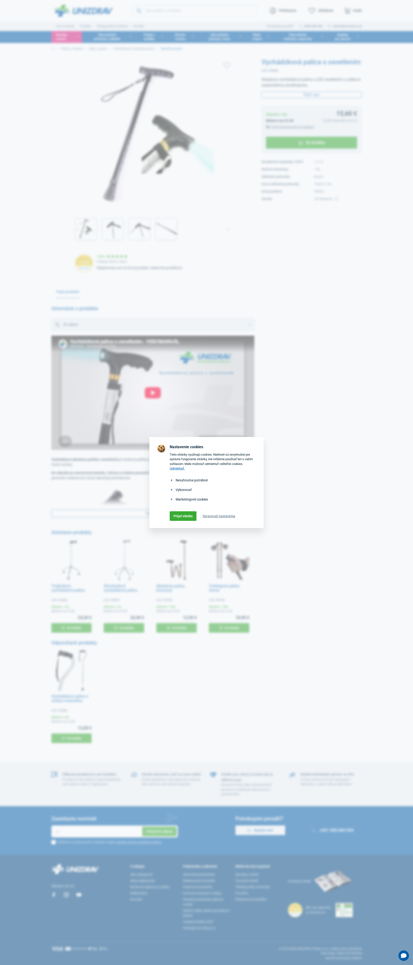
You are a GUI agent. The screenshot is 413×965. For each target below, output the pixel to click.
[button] (403, 955)
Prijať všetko (183, 516)
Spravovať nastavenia (219, 516)
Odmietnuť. (177, 468)
